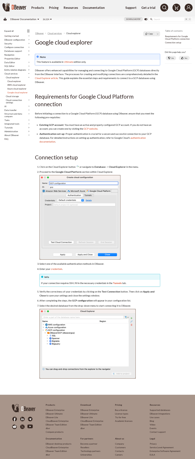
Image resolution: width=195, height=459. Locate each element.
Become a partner (88, 443)
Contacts (119, 451)
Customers (120, 447)
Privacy (153, 443)
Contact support (158, 432)
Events (153, 428)
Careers (119, 454)
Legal (152, 439)
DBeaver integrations (160, 413)
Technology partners (90, 451)
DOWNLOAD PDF (133, 19)
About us (119, 439)
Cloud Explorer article (46, 78)
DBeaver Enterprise (55, 410)
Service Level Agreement (162, 447)
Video (152, 424)
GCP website (91, 128)
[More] (157, 33)
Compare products (55, 432)
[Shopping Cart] (176, 8)
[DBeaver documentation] (5, 19)
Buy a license (121, 410)
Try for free (120, 417)
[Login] (189, 8)
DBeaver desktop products (58, 443)
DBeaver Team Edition (56, 424)
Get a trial (148, 7)
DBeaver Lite (52, 417)
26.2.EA (46, 19)
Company (119, 443)
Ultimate (68, 61)
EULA (152, 454)
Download (85, 405)
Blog (152, 421)
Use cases (155, 417)
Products (37, 7)
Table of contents (174, 31)
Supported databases (160, 410)
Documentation (94, 7)
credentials (56, 268)
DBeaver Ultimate (54, 413)
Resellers (84, 447)
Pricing (54, 7)
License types (121, 413)
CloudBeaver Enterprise (57, 421)
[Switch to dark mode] (145, 19)
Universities (86, 454)
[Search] (164, 8)
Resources (71, 7)
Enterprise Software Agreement (165, 451)
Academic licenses (124, 421)
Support (130, 7)
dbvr (48, 428)
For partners (86, 439)
